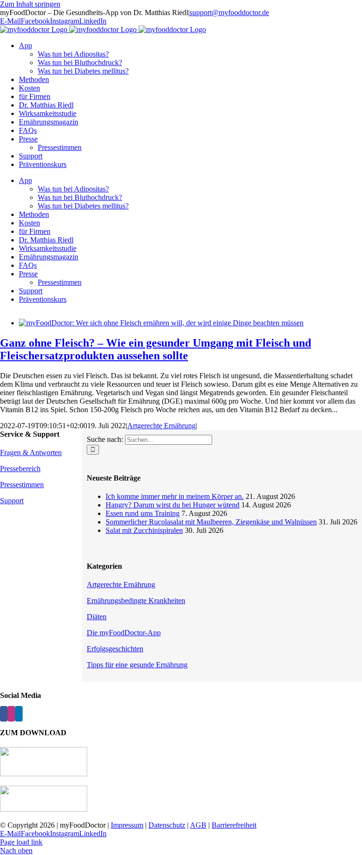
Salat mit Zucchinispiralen (144, 530)
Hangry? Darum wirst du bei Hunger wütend (172, 505)
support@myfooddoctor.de (229, 12)
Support (12, 501)
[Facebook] (4, 714)
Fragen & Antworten (31, 452)
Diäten (97, 617)
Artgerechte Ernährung (161, 426)
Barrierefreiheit (234, 825)
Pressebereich (20, 469)
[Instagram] (11, 714)
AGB (198, 825)
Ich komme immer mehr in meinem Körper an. (175, 496)
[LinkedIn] (19, 714)
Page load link (21, 842)
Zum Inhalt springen (30, 4)
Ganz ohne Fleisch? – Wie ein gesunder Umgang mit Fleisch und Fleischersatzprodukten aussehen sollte (155, 349)
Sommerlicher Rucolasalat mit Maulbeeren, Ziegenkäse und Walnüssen (211, 522)
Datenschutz (166, 825)
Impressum (127, 825)
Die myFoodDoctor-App (124, 633)
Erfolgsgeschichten (115, 649)
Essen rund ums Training (143, 513)
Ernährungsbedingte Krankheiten (136, 601)
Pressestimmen (22, 485)
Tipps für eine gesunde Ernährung (137, 665)
